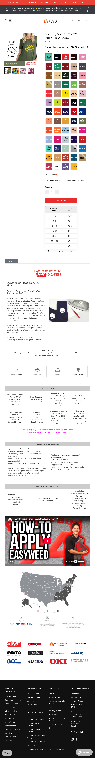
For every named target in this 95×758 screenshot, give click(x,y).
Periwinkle (49, 139)
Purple (74, 139)
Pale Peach (74, 130)
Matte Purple (65, 111)
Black (57, 57)
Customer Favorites (13, 700)
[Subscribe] (81, 731)
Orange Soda (57, 130)
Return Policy (54, 714)
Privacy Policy (55, 711)
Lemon (65, 93)
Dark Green (65, 75)
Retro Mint (49, 148)
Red (82, 139)
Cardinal (65, 66)
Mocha (57, 121)
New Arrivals (10, 696)
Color (53, 51)
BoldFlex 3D (10, 715)
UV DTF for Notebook (36, 741)
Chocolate (49, 75)
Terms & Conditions (57, 724)
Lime (57, 102)
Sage (65, 148)
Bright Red (65, 57)
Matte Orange (57, 111)
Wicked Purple (65, 166)
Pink (57, 139)
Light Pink (82, 93)
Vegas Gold (82, 157)
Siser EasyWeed (11, 704)
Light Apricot (74, 93)
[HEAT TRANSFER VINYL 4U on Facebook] (76, 739)
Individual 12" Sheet (76, 180)
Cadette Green (57, 66)
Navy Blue (74, 121)
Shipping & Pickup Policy (57, 719)
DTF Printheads (33, 745)
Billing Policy (54, 697)
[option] (47, 2)
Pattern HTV (10, 707)
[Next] (36, 70)
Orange (49, 130)
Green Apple (74, 84)
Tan (57, 157)
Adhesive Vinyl (11, 711)
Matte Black (74, 102)
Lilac (49, 102)
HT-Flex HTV (10, 718)
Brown (74, 57)
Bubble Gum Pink (82, 57)
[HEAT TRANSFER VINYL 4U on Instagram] (72, 739)
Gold (49, 84)
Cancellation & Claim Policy (58, 702)
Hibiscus (49, 93)
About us (53, 694)
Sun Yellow (49, 157)
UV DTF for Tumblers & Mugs (36, 736)
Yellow (74, 166)
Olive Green (82, 121)
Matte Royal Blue (82, 111)
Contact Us (75, 694)
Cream (57, 75)
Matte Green (82, 102)
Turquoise (74, 157)
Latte (57, 93)
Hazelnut (82, 84)
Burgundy (49, 66)
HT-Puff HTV (10, 722)
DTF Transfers (33, 694)
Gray (57, 84)
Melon (49, 121)
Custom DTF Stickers (36, 720)
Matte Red (74, 111)
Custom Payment (12, 737)
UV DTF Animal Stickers (33, 724)
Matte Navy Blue (49, 111)
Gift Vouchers (77, 697)
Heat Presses (10, 726)
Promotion (9, 740)
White (57, 166)
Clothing (8, 733)
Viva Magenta (49, 166)
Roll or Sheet (50, 174)
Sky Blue (82, 148)
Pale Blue (65, 130)
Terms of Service (78, 701)
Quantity (48, 187)
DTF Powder (32, 705)
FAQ (50, 707)
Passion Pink (82, 130)
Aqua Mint (49, 57)
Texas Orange (65, 157)
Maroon (65, 102)
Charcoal (82, 66)
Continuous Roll (55, 180)
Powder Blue (65, 139)
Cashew (74, 66)
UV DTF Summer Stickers (34, 730)
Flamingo (82, 75)
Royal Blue (57, 148)
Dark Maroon (74, 75)
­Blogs (51, 728)
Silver (74, 148)
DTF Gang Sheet (34, 697)
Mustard (65, 121)
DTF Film (30, 701)
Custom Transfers (12, 729)
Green (65, 84)
